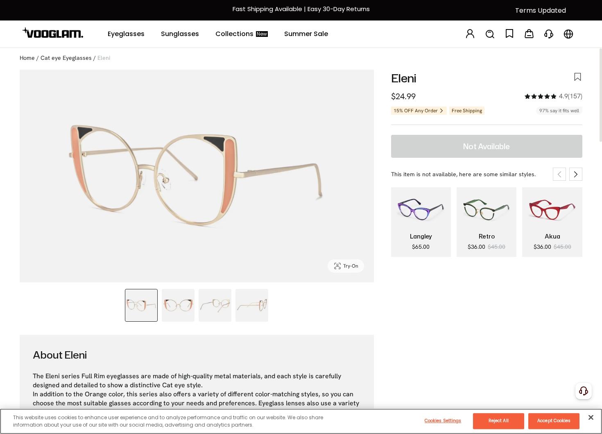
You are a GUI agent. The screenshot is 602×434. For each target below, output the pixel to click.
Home (27, 57)
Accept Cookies (553, 421)
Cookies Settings (443, 421)
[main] (301, 421)
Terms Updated (540, 10)
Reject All (499, 421)
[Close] (591, 417)
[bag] (529, 34)
